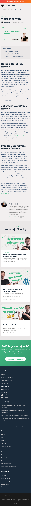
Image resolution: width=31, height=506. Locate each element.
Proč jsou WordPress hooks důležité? (14, 56)
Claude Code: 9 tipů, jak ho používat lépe (12, 426)
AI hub (3, 455)
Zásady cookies (6, 499)
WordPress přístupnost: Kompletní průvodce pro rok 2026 (15, 255)
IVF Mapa (3, 475)
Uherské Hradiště (6, 446)
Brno (2, 437)
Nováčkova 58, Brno (6, 380)
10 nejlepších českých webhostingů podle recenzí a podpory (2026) (15, 419)
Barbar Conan (5, 484)
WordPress (4, 16)
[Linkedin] (21, 217)
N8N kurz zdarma (6, 464)
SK (14, 503)
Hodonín (3, 440)
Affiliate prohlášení (16, 499)
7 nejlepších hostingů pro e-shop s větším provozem (13, 406)
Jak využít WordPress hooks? (12, 54)
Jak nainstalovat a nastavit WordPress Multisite (12, 290)
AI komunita (4, 458)
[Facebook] (18, 217)
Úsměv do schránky (6, 487)
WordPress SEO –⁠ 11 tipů (11, 325)
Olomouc (3, 443)
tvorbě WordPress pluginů (17, 136)
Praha (3, 434)
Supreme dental (5, 478)
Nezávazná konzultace (15, 359)
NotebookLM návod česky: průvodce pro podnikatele (12, 411)
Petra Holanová (5, 481)
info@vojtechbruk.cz (7, 377)
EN (16, 503)
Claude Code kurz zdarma (8, 467)
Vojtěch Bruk (13, 204)
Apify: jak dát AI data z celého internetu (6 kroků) (15, 415)
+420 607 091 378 (6, 374)
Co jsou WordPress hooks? (11, 51)
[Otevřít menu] (28, 5)
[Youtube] (23, 217)
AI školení (4, 461)
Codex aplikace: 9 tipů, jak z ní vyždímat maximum (15, 423)
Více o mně (12, 217)
